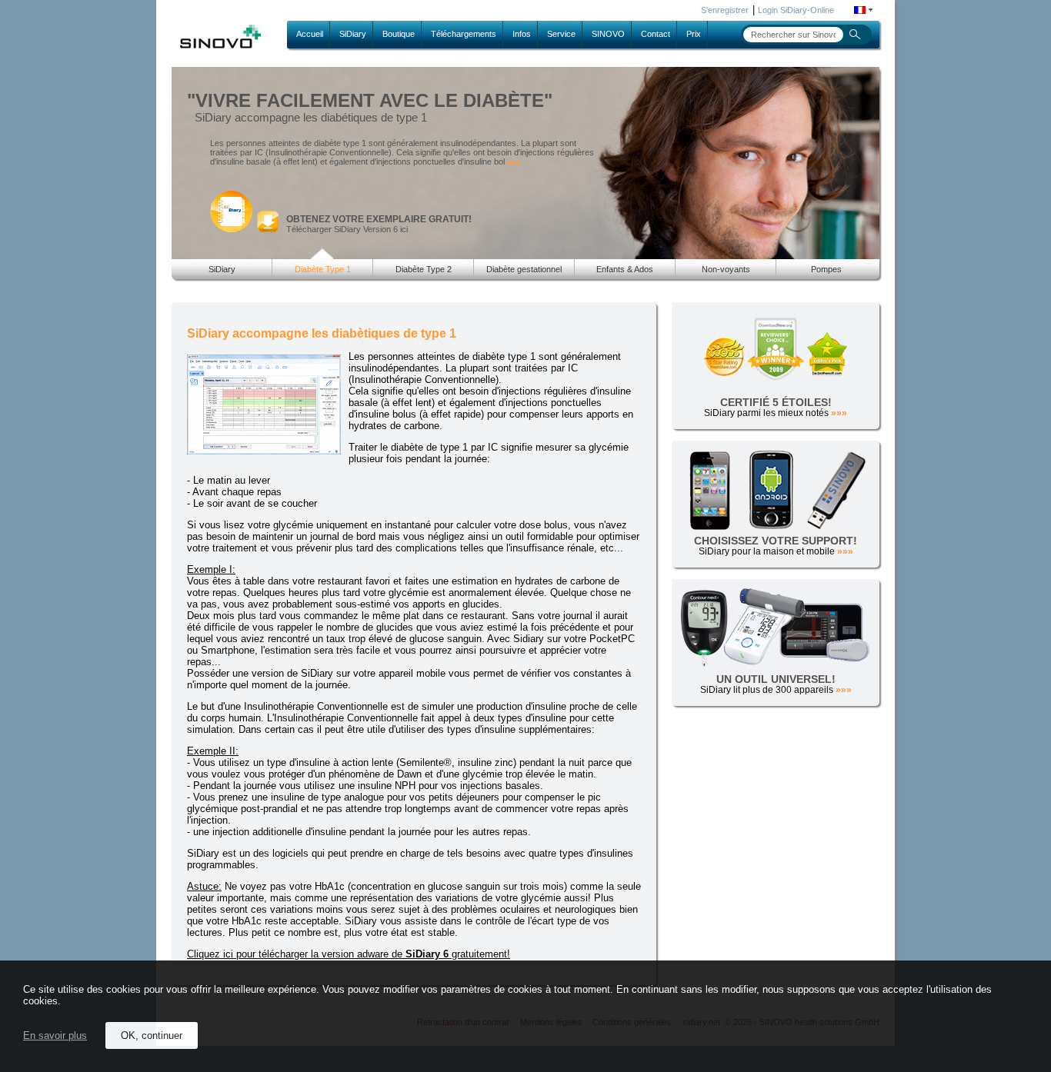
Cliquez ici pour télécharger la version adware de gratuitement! (348, 954)
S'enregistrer (725, 10)
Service (561, 33)
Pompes (826, 269)
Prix (693, 33)
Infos (521, 33)
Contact (655, 33)
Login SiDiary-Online (796, 10)
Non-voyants (726, 269)
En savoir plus (55, 1035)
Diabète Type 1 (323, 269)
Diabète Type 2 (423, 269)
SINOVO (608, 33)
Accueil (309, 33)
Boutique (398, 33)
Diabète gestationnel (524, 269)
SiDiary (352, 33)
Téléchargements (463, 33)
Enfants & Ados (624, 269)
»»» (514, 162)
